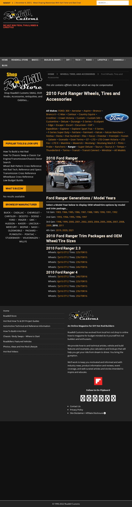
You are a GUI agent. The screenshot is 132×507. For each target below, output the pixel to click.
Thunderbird (53, 150)
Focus (92, 135)
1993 (59, 216)
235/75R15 (81, 257)
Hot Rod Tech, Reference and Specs (22, 169)
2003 (90, 221)
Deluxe (64, 121)
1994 (65, 216)
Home (5, 59)
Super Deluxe (85, 146)
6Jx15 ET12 (63, 252)
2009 (48, 225)
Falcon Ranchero (114, 132)
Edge (50, 125)
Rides (89, 59)
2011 (61, 225)
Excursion (80, 125)
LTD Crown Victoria (108, 139)
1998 (58, 221)
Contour (72, 114)
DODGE (35, 216)
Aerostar (76, 110)
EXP (90, 125)
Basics (35, 59)
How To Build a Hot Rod (15, 151)
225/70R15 (81, 252)
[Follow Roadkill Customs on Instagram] (89, 399)
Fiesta (59, 135)
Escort (69, 125)
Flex (84, 135)
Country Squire (87, 114)
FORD (61, 110)
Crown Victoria (66, 117)
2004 (96, 221)
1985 (70, 212)
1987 (83, 212)
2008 (121, 221)
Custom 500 (93, 117)
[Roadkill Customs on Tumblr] (101, 399)
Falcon (98, 132)
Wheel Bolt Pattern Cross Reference (22, 166)
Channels (118, 59)
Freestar (102, 135)
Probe (49, 146)
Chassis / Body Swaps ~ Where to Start (21, 336)
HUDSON (10, 223)
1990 (102, 212)
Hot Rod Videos (10, 351)
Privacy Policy (76, 409)
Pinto (120, 143)
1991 (108, 212)
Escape (60, 125)
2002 (83, 221)
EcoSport (99, 121)
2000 (71, 221)
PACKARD (30, 230)
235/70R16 (81, 262)
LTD (93, 139)
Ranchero (60, 146)
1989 (96, 212)
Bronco (97, 110)
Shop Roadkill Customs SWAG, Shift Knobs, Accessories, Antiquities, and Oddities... (23, 96)
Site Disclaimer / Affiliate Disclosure (87, 413)
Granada (63, 139)
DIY (68, 59)
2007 (115, 221)
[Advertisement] (88, 31)
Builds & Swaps (52, 59)
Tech (77, 59)
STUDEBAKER (12, 237)
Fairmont (88, 132)
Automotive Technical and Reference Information (26, 326)
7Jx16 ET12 (63, 262)
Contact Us (75, 406)
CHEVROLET (33, 212)
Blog (4, 65)
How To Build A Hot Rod (14, 331)
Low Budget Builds (13, 180)
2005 (102, 221)
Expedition (52, 128)
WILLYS (23, 241)
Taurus (99, 146)
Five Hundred (72, 135)
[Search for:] (113, 2)
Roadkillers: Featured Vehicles (17, 341)
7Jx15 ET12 (63, 257)
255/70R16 (81, 295)
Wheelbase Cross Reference (18, 176)
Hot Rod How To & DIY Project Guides (21, 321)
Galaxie (52, 139)
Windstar (107, 150)
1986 (77, 212)
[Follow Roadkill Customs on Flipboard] (98, 383)
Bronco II (51, 114)
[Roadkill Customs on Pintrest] (95, 399)
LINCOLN (33, 223)
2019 (58, 230)
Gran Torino (77, 139)
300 (67, 110)
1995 (71, 216)
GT (87, 139)
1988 (89, 212)
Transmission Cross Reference (19, 173)
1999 (65, 221)
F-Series (99, 128)
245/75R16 (81, 267)
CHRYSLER (10, 216)
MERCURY (11, 227)
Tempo (120, 146)
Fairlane (76, 132)
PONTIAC (29, 234)
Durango (75, 121)
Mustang (90, 143)
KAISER (22, 223)
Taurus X (109, 146)
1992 (114, 212)
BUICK (7, 212)
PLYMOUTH (15, 234)
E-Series (87, 121)
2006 (109, 221)
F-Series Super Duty (58, 132)
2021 (71, 230)
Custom (81, 117)
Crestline (51, 117)
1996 (78, 216)
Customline (52, 121)
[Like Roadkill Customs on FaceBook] (82, 399)
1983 (58, 212)
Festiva (50, 135)
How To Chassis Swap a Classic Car (22, 155)
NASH (34, 227)
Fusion (124, 135)
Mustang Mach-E (106, 143)
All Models (120, 150)
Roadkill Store (19, 59)
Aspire (87, 110)
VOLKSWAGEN (30, 237)
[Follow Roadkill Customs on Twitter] (107, 399)
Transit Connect (90, 150)
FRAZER (22, 219)
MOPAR (24, 227)
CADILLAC (19, 212)
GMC (32, 219)
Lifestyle (102, 59)
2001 (77, 221)
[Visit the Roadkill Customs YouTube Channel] (113, 399)
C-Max (61, 114)
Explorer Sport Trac (82, 128)
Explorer (64, 128)
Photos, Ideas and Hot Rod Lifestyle (20, 346)
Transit (76, 150)
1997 (84, 216)
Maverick (78, 143)
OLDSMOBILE (15, 230)
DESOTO (23, 216)
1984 (64, 212)
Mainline (65, 143)
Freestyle (114, 135)
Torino (66, 150)
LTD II (55, 143)
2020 (64, 230)
